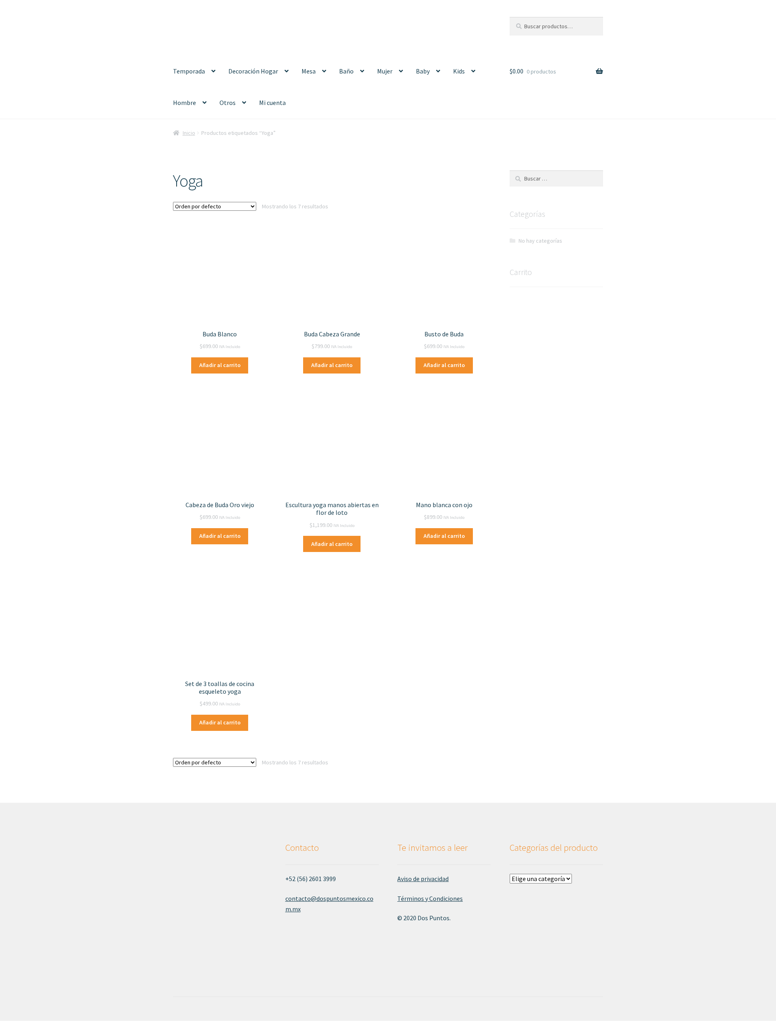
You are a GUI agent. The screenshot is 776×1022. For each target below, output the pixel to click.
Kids (459, 71)
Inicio (189, 132)
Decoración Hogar (253, 71)
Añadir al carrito (219, 365)
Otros (227, 103)
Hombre (184, 103)
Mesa (309, 71)
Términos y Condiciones (430, 898)
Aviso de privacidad (423, 879)
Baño (346, 71)
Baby (423, 71)
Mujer (384, 71)
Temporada (189, 71)
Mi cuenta (272, 103)
